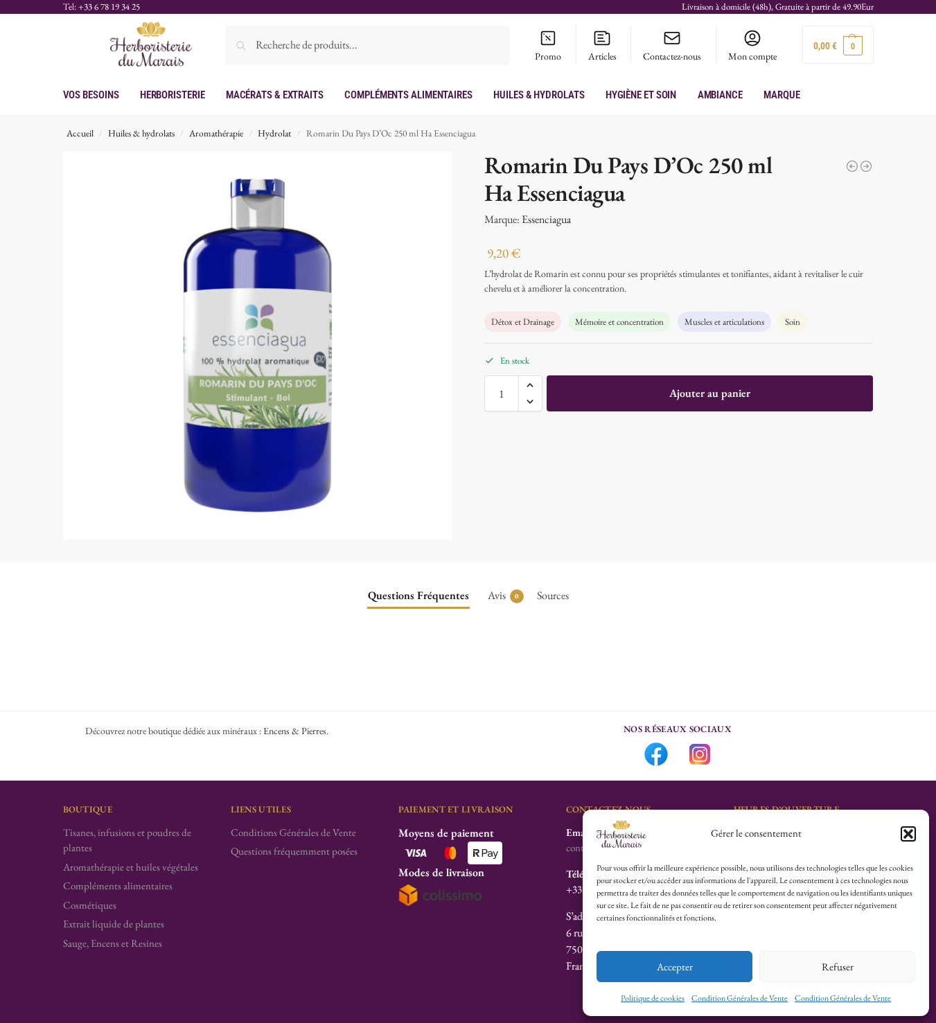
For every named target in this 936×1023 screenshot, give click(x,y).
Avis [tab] (503, 595)
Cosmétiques (89, 904)
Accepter (675, 966)
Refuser (838, 966)
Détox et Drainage (522, 322)
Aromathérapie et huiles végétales (130, 866)
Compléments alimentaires (118, 885)
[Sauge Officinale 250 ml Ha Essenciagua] (852, 166)
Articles (602, 56)
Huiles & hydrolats (141, 133)
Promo (548, 56)
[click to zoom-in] (257, 345)
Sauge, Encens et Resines (112, 943)
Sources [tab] (553, 595)
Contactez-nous (672, 56)
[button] (908, 834)
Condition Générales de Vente (739, 998)
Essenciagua (546, 219)
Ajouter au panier (709, 393)
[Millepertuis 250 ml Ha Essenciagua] (866, 166)
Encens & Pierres (294, 730)
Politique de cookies (653, 998)
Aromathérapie (216, 133)
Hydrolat (274, 133)
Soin (792, 322)
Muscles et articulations (724, 322)
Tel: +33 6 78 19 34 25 (101, 6)
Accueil (80, 133)
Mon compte (752, 56)
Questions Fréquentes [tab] (418, 595)
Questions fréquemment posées (294, 850)
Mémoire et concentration (619, 322)
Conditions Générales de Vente (293, 832)
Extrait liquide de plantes (113, 923)
